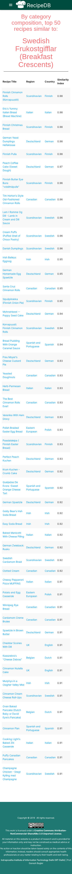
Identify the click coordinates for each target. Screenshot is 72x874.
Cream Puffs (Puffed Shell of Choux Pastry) (11, 236)
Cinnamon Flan (11, 728)
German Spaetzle (12, 502)
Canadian (31, 199)
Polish (48, 429)
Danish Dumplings (13, 248)
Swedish (49, 217)
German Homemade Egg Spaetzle (12, 274)
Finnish (49, 95)
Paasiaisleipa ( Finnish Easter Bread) (11, 444)
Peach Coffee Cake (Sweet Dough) (10, 166)
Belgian (30, 657)
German (49, 141)
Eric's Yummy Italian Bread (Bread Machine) (12, 112)
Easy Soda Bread (12, 523)
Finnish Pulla (10, 153)
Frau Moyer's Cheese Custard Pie (12, 361)
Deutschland (33, 141)
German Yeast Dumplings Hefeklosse (11, 141)
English (49, 644)
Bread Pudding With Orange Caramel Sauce (11, 344)
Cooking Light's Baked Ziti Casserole (11, 743)
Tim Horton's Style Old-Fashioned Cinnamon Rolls (13, 199)
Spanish (49, 344)
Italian (29, 112)
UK (28, 644)
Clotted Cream (11, 570)
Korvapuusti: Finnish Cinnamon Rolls (13, 328)
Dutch (48, 657)
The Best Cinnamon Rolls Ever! (11, 402)
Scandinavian (34, 95)
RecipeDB (38, 5)
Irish (28, 259)
